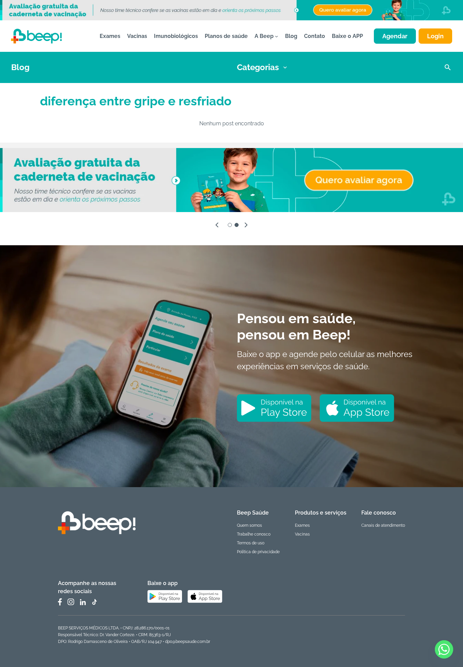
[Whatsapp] (444, 649)
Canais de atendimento (383, 525)
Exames (302, 525)
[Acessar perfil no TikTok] (94, 602)
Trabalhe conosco (253, 534)
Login (435, 36)
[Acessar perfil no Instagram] (70, 602)
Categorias (258, 67)
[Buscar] (448, 67)
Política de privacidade (258, 551)
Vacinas (302, 534)
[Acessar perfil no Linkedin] (83, 602)
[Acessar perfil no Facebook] (60, 602)
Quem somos (249, 525)
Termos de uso (250, 543)
